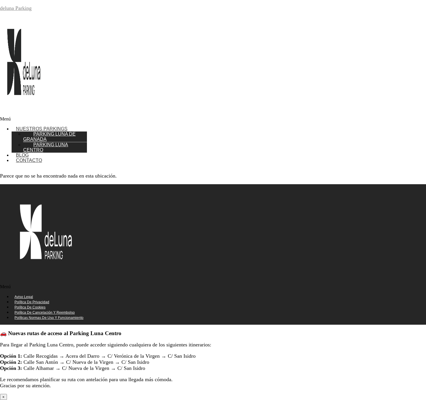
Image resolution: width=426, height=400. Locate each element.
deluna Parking (16, 8)
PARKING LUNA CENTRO (45, 147)
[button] (92, 119)
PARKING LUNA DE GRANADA (49, 136)
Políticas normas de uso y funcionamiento (48, 318)
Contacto (29, 160)
